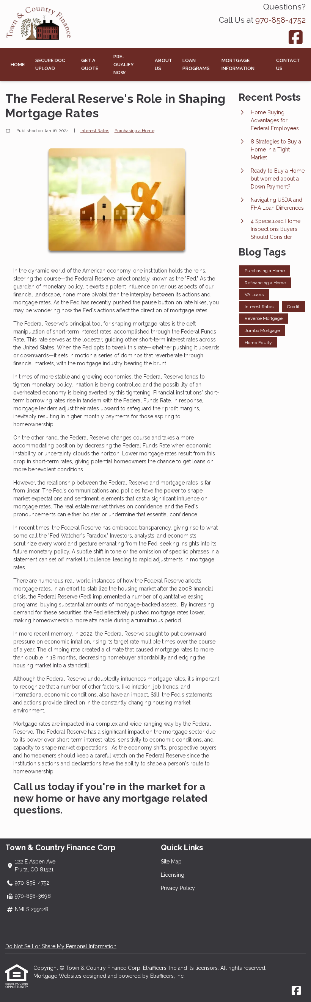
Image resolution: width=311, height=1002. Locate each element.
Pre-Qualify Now (123, 64)
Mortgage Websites (58, 976)
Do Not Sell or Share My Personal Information (60, 946)
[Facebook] (296, 37)
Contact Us (288, 64)
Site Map (171, 862)
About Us (163, 64)
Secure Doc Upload (50, 64)
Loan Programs (196, 64)
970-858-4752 (280, 20)
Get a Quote (89, 64)
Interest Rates (94, 130)
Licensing (172, 875)
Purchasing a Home (134, 130)
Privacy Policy (178, 888)
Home (18, 64)
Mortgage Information (237, 64)
